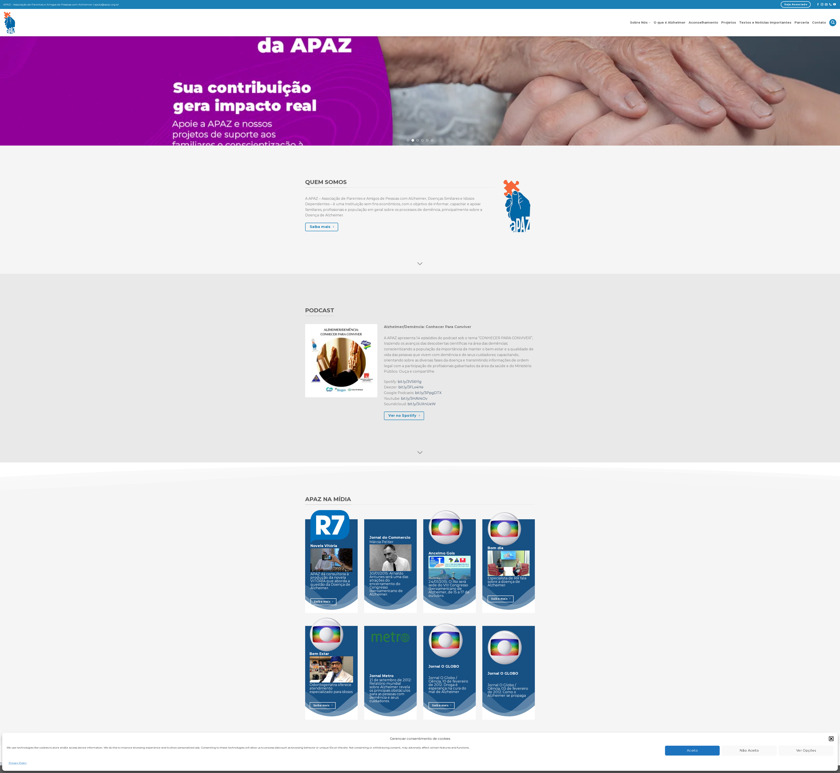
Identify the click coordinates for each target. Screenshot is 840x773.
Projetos (728, 22)
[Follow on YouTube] (834, 4)
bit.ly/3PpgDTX (428, 393)
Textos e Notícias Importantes (765, 22)
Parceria (801, 22)
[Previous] (22, 91)
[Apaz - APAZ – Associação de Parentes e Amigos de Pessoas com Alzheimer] (29, 22)
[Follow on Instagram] (822, 4)
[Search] (832, 22)
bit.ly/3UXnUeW (422, 404)
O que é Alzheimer (670, 22)
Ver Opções (806, 750)
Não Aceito (749, 750)
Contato (819, 22)
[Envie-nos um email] (826, 4)
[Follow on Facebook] (818, 4)
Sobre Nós (639, 22)
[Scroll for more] (420, 263)
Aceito (692, 750)
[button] (831, 739)
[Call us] (830, 4)
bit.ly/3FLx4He (411, 387)
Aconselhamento (703, 22)
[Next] (818, 91)
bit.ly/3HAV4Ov (414, 398)
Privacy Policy (18, 762)
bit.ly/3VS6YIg (410, 382)
